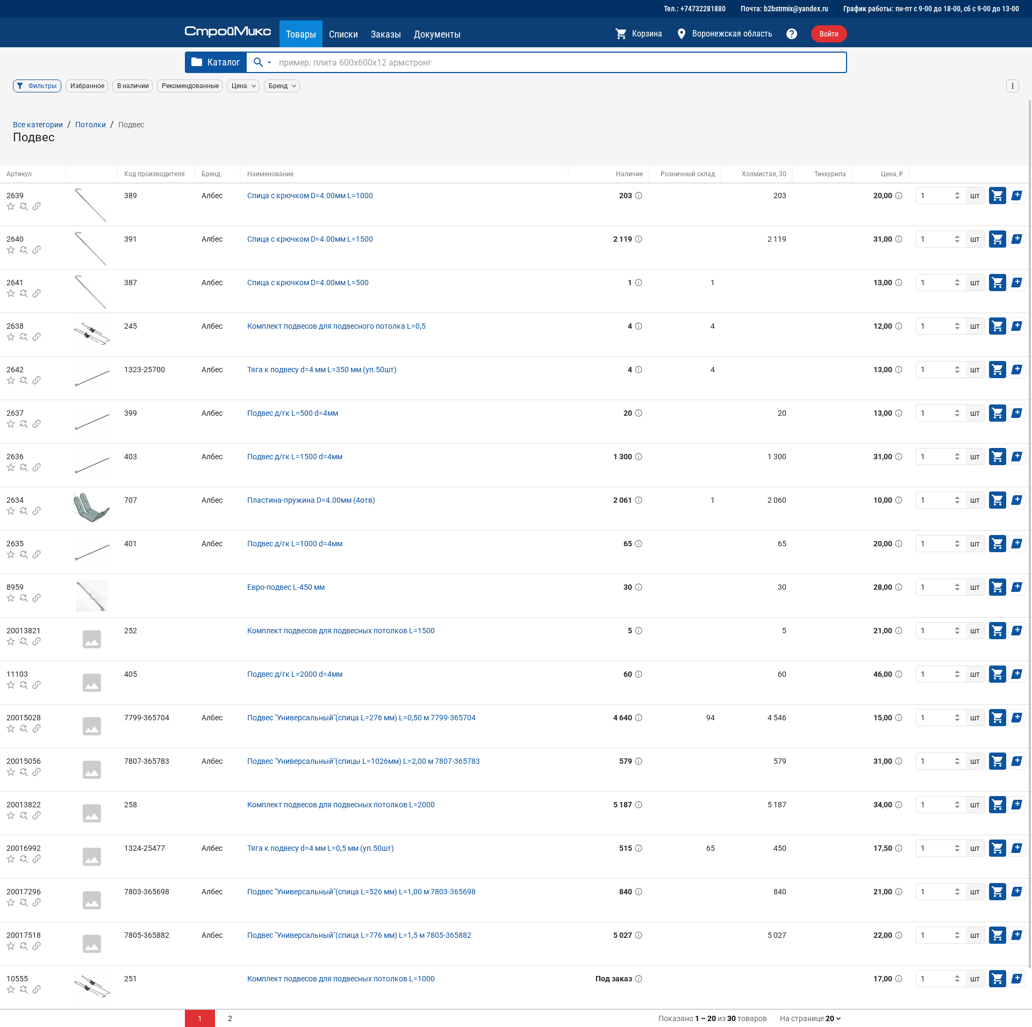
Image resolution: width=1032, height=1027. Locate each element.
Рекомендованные (190, 86)
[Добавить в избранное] (10, 206)
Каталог (223, 62)
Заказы (386, 34)
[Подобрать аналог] (23, 206)
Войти (829, 34)
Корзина (647, 33)
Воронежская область (732, 33)
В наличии (133, 86)
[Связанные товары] (36, 206)
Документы (437, 34)
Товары (301, 34)
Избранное (87, 86)
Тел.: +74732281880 (695, 8)
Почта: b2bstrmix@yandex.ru (784, 8)
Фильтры (42, 86)
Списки (343, 34)
